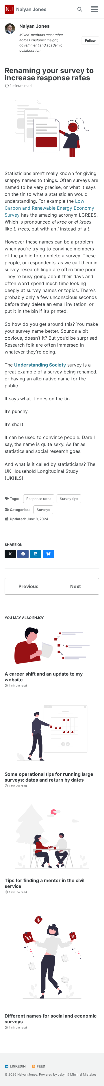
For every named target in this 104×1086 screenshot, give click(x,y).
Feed (40, 1066)
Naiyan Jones (31, 9)
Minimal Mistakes (83, 1074)
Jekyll (62, 1074)
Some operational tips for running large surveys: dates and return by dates (49, 777)
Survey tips (69, 498)
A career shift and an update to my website (44, 677)
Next (75, 586)
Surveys (43, 509)
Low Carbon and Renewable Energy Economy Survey (49, 208)
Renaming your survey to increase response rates (49, 74)
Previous (28, 586)
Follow (90, 40)
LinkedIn (17, 1066)
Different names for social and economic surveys (50, 1018)
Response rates (38, 498)
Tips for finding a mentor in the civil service (44, 883)
